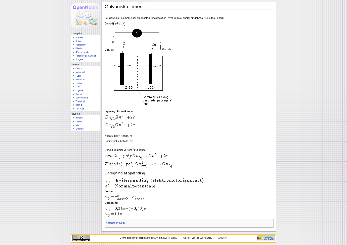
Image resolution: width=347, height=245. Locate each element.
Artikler (79, 41)
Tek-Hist (80, 108)
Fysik (78, 76)
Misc (78, 125)
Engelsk (79, 90)
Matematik (81, 72)
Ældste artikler (83, 52)
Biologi (79, 94)
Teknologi (80, 101)
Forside (79, 37)
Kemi (122, 223)
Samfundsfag (82, 97)
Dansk (79, 68)
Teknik (79, 83)
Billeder (79, 48)
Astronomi (80, 79)
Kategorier (112, 223)
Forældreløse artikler (86, 56)
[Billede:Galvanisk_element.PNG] (140, 67)
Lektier (79, 121)
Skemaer (80, 129)
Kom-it (79, 105)
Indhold (79, 117)
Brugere (79, 59)
